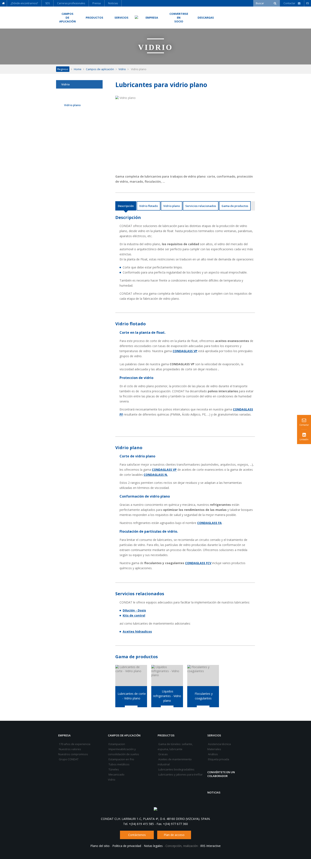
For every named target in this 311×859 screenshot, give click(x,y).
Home (77, 69)
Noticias (213, 792)
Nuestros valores (69, 749)
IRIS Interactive (210, 846)
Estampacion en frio (121, 759)
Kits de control (134, 615)
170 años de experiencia (74, 744)
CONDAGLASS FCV (198, 563)
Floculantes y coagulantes (203, 696)
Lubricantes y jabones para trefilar (180, 774)
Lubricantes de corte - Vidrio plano (131, 696)
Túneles (113, 769)
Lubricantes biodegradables (176, 769)
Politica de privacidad (126, 846)
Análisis (212, 754)
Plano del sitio (100, 846)
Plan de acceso (174, 835)
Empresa (64, 735)
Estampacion (116, 744)
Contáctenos (137, 835)
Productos (166, 735)
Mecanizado (116, 774)
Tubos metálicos (118, 764)
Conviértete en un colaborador (221, 774)
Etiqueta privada (218, 759)
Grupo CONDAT (68, 759)
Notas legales (153, 846)
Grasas (163, 754)
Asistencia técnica (219, 744)
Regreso (62, 69)
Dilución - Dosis (134, 610)
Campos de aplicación (100, 69)
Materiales (214, 749)
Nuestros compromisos (73, 754)
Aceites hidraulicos (137, 631)
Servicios (214, 735)
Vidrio (122, 69)
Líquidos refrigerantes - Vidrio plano (167, 696)
